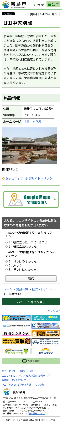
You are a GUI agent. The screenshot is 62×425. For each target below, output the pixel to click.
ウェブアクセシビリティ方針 (16, 385)
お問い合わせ (26, 371)
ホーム (7, 289)
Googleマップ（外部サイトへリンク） (30, 178)
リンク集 (39, 385)
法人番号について (37, 413)
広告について (53, 311)
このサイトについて (12, 376)
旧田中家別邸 (32, 121)
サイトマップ (8, 371)
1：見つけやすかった (23, 261)
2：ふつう (41, 242)
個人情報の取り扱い (36, 376)
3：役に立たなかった (23, 246)
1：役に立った (18, 242)
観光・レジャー (42, 289)
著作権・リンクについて (14, 380)
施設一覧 (22, 289)
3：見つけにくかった (23, 269)
